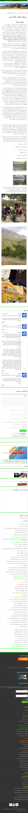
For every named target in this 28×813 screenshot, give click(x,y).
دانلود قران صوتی (16, 578)
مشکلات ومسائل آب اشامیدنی (22, 731)
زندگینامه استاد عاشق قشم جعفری (15, 573)
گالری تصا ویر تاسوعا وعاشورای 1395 (21, 797)
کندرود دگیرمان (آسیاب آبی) (17, 607)
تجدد (26, 524)
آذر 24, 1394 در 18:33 (4, 313)
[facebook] (17, 804)
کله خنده (14, 36)
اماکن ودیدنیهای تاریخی (23, 742)
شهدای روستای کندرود (24, 767)
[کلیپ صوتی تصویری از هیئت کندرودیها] (17, 475)
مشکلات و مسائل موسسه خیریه (22, 729)
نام (26, 408)
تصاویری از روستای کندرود (19, 588)
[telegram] (10, 804)
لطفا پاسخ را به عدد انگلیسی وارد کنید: (19, 424)
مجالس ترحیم (25, 773)
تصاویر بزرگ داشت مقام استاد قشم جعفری (15, 561)
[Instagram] (13, 804)
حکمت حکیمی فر (24, 578)
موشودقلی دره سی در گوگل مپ (21, 146)
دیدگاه (25, 396)
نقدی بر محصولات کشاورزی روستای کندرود (15, 617)
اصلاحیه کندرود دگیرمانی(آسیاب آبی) (18, 557)
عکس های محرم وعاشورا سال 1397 (21, 788)
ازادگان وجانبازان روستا (19, 586)
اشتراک (25, 698)
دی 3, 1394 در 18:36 (4, 332)
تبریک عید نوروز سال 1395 (19, 611)
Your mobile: (25, 694)
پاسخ (3, 322)
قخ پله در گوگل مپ (23, 152)
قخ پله (15, 63)
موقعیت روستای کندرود (23, 721)
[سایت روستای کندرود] (14, 5)
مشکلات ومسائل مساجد (23, 735)
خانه (27, 12)
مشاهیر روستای (25, 769)
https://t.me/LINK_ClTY (22, 539)
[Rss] (16, 807)
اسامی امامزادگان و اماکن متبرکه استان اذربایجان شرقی (12, 548)
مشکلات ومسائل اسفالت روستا (22, 733)
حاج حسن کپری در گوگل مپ (21, 158)
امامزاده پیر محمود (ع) (23, 760)
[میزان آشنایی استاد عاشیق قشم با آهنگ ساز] (24, 475)
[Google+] (15, 807)
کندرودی (25, 617)
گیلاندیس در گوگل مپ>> (22, 143)
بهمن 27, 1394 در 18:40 (5, 373)
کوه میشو (22, 518)
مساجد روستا (25, 784)
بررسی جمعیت (25, 718)
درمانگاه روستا (25, 781)
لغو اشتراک (24, 699)
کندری (26, 530)
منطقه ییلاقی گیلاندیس (18, 629)
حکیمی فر (25, 613)
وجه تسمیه (26, 723)
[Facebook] (13, 807)
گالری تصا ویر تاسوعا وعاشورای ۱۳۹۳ (21, 790)
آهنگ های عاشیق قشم (19, 532)
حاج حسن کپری (11, 77)
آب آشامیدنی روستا (18, 544)
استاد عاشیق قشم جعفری (23, 754)
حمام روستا (26, 779)
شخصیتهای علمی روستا (19, 530)
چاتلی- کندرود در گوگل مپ (22, 155)
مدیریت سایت (21, 524)
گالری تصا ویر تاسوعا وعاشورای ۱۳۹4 (21, 792)
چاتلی (16, 40)
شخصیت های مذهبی (8, 528)
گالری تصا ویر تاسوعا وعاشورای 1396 (17, 559)
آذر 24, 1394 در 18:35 (4, 325)
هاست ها (18, 810)
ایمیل (25, 412)
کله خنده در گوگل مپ (23, 149)
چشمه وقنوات (25, 744)
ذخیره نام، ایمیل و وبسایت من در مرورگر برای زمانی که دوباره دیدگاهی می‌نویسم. (15, 422)
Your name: (25, 689)
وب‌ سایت (25, 417)
